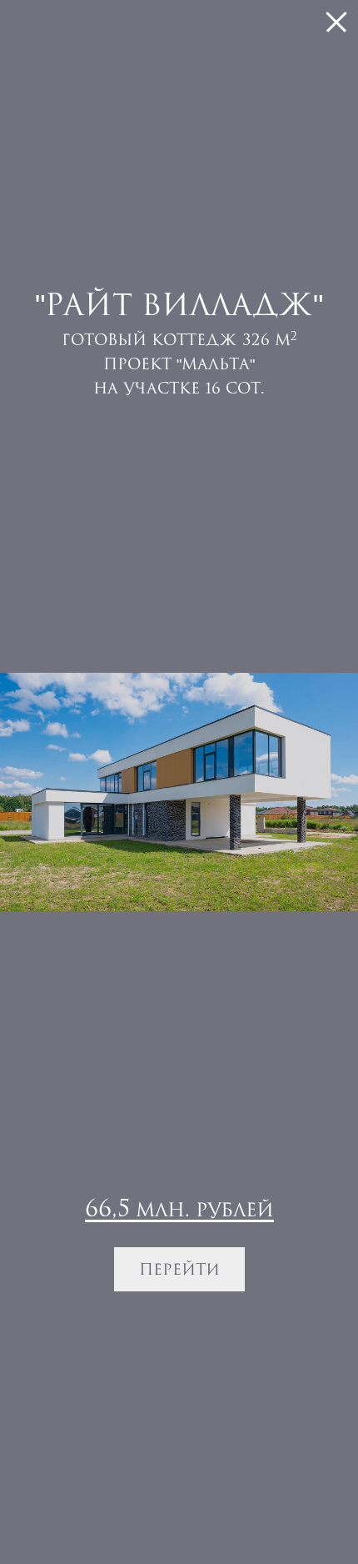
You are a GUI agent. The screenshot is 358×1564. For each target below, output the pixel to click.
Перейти (179, 1269)
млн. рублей (179, 1208)
